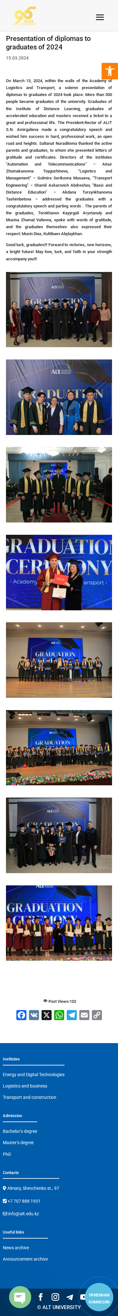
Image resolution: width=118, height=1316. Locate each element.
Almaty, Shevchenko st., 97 (32, 1188)
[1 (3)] (59, 697)
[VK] (34, 1016)
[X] (46, 1016)
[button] (110, 71)
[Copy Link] (97, 1016)
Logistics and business (25, 1085)
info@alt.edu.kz (23, 1213)
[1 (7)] (59, 347)
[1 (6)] (59, 873)
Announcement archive (25, 1259)
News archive (16, 1247)
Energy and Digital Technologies (34, 1074)
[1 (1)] (59, 960)
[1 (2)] (59, 610)
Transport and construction (29, 1097)
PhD (7, 1154)
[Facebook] (21, 1016)
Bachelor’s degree (20, 1131)
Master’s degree (18, 1142)
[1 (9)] (59, 522)
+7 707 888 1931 (24, 1201)
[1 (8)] (59, 434)
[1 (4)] (59, 785)
